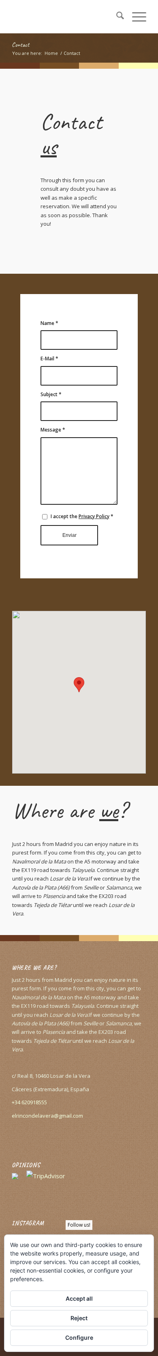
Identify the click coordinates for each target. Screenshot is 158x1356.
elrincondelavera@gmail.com (47, 1115)
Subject (51, 394)
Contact (20, 45)
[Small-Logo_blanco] (65, 16)
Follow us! (79, 1224)
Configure (79, 1337)
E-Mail (49, 358)
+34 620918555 (29, 1102)
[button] (79, 684)
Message (53, 429)
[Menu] (135, 16)
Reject (79, 1318)
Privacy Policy (94, 516)
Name (49, 323)
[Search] (116, 16)
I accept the (82, 516)
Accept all (79, 1298)
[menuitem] (116, 16)
